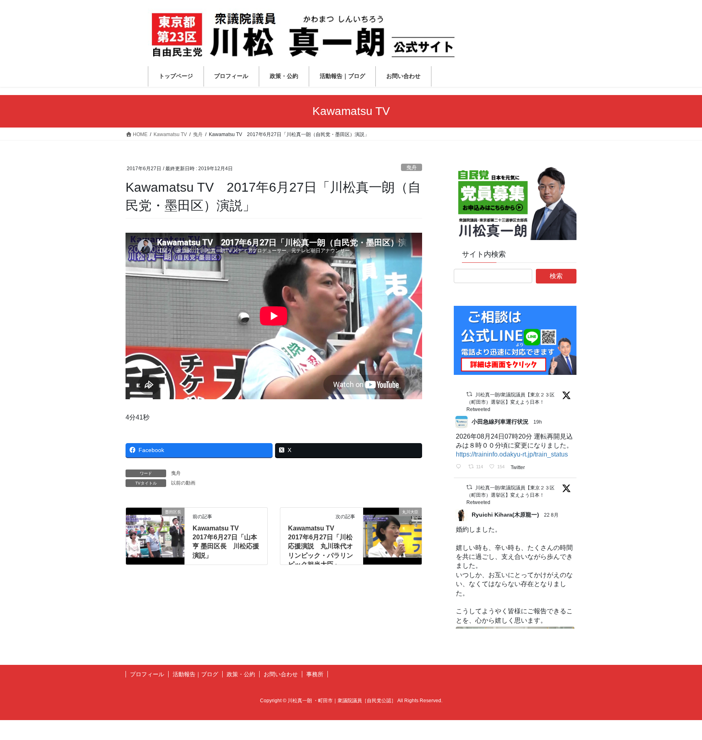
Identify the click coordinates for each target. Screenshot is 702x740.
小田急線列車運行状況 (500, 421)
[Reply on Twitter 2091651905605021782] (460, 467)
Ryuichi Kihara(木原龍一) (505, 514)
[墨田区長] (155, 537)
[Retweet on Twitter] (469, 394)
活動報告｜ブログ (195, 674)
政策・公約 (241, 674)
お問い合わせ (281, 674)
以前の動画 (183, 483)
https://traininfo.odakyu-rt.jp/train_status (512, 454)
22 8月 (552, 515)
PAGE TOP (678, 710)
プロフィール (147, 674)
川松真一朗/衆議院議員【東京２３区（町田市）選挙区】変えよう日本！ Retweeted (510, 402)
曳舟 (411, 167)
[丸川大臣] (392, 537)
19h (538, 422)
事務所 (314, 674)
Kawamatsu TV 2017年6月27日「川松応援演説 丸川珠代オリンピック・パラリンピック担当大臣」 (320, 546)
